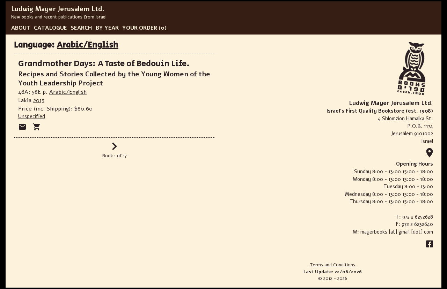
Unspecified (31, 116)
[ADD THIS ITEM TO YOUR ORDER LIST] (36, 127)
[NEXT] (114, 149)
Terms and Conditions (332, 265)
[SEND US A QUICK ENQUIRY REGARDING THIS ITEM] (22, 127)
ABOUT (20, 28)
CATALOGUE (50, 28)
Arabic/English (87, 45)
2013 (38, 100)
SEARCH (81, 28)
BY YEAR (107, 28)
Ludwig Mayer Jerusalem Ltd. (57, 9)
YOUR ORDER (139, 28)
